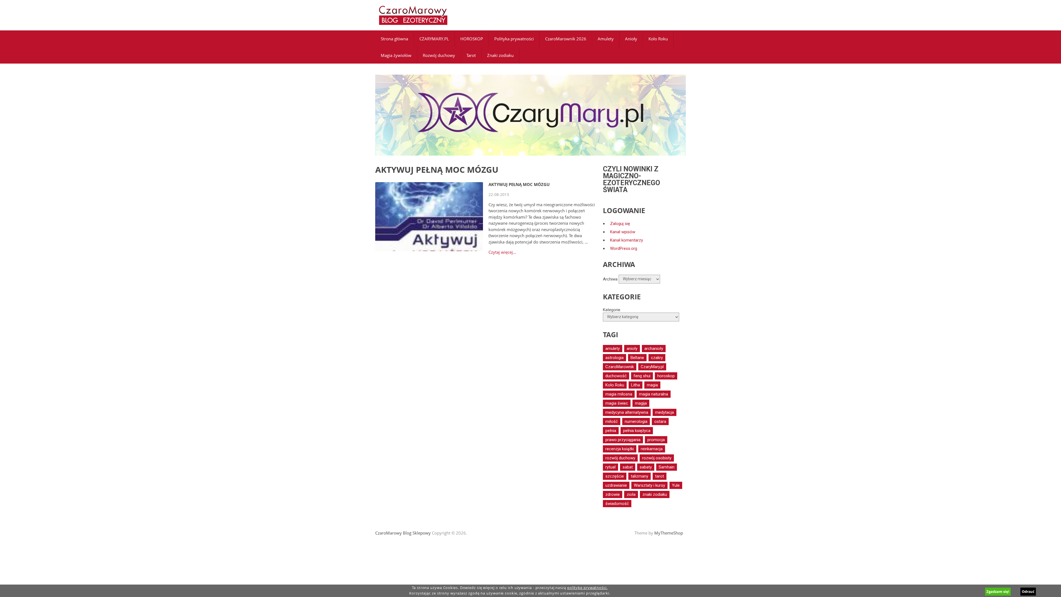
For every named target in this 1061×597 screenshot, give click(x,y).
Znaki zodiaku (500, 55)
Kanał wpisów (622, 231)
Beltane (637, 357)
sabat (628, 467)
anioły (632, 348)
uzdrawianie (616, 485)
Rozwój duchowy (439, 55)
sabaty (646, 467)
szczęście (614, 476)
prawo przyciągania (622, 439)
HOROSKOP (471, 38)
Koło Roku (658, 38)
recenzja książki (619, 448)
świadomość (617, 503)
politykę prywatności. (587, 587)
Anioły (631, 38)
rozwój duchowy (620, 457)
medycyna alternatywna (626, 412)
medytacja (664, 412)
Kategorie (611, 309)
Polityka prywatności (514, 38)
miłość (611, 421)
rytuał (610, 467)
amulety (612, 348)
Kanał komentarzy (626, 240)
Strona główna (394, 38)
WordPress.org (623, 248)
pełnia (610, 430)
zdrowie (612, 494)
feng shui (642, 375)
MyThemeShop (668, 533)
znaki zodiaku (654, 494)
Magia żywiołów (396, 55)
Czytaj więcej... (502, 252)
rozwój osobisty (656, 457)
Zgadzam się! (997, 591)
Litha (635, 385)
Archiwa (610, 278)
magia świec (616, 403)
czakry (657, 357)
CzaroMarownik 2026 (565, 38)
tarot (659, 476)
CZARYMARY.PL (434, 38)
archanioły (653, 348)
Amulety (606, 38)
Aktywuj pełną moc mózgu (519, 184)
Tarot (471, 55)
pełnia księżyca (636, 430)
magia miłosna (618, 394)
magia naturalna (653, 394)
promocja (656, 439)
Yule (676, 485)
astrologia (614, 357)
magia (652, 385)
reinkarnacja (652, 448)
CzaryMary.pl (652, 366)
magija (641, 403)
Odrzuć (1028, 591)
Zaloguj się (620, 223)
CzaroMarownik (619, 366)
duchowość (616, 375)
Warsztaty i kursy (649, 485)
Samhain (666, 467)
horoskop (666, 375)
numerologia (636, 421)
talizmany (639, 476)
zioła (631, 494)
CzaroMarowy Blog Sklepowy (403, 533)
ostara (660, 421)
